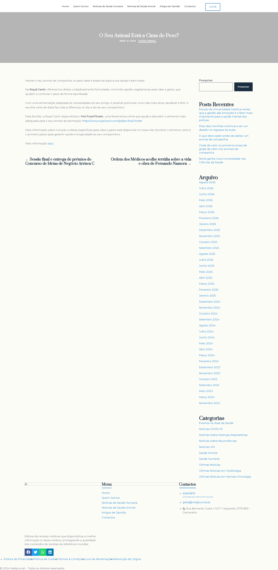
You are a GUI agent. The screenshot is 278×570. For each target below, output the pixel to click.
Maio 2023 (206, 391)
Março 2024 (207, 355)
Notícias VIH (207, 447)
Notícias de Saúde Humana (108, 6)
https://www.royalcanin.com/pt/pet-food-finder (112, 121)
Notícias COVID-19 (210, 429)
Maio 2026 (206, 200)
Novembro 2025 (209, 236)
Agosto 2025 (207, 254)
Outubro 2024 (208, 313)
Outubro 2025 (208, 242)
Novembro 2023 (209, 373)
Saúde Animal (147, 41)
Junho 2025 (206, 265)
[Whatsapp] (42, 552)
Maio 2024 (206, 343)
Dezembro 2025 (209, 230)
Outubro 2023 (208, 379)
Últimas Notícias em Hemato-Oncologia (225, 476)
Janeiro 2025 (207, 295)
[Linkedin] (50, 552)
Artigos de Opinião (170, 6)
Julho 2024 (206, 331)
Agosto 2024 (207, 325)
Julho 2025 (206, 259)
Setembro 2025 (209, 248)
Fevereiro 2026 (208, 218)
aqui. (51, 143)
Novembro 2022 (209, 403)
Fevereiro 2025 (208, 289)
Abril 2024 (206, 349)
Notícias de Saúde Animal (141, 6)
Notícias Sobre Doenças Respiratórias (223, 435)
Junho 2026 (206, 194)
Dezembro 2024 (209, 301)
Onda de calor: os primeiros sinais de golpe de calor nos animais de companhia (223, 149)
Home (65, 6)
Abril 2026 (205, 206)
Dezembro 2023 (209, 367)
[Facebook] (28, 552)
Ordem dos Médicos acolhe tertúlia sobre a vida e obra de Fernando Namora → (151, 161)
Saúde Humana (209, 458)
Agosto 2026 (207, 182)
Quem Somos (80, 6)
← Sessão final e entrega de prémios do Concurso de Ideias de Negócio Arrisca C (59, 161)
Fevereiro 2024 (209, 361)
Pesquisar (206, 80)
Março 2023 (206, 397)
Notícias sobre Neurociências (218, 441)
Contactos (190, 6)
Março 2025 (206, 283)
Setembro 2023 (209, 385)
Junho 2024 (207, 337)
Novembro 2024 (209, 307)
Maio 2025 (206, 271)
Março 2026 (206, 212)
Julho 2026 (206, 188)
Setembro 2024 (209, 319)
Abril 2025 (205, 277)
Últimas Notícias (209, 464)
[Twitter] (35, 552)
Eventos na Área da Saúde (216, 423)
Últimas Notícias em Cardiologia (220, 470)
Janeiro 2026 (207, 224)
